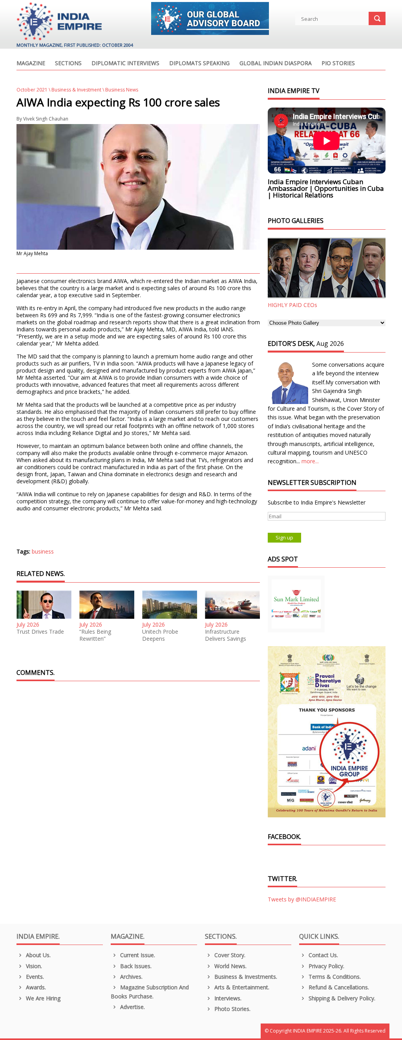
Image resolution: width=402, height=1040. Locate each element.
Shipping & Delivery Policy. (341, 998)
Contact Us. (322, 955)
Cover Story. (229, 955)
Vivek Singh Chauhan (45, 118)
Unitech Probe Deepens (160, 635)
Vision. (33, 966)
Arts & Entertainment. (241, 987)
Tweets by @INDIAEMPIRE (302, 899)
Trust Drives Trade (40, 631)
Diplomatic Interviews (125, 63)
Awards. (35, 987)
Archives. (131, 976)
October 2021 (32, 89)
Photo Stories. (231, 1009)
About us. (37, 955)
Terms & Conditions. (334, 976)
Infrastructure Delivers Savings (225, 635)
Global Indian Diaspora (275, 63)
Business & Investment (76, 89)
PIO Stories (338, 63)
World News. (230, 966)
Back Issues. (135, 966)
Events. (34, 976)
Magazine (30, 63)
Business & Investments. (245, 976)
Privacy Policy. (325, 966)
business (43, 551)
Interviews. (227, 998)
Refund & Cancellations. (338, 987)
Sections (68, 63)
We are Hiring (42, 998)
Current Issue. (137, 955)
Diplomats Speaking (199, 63)
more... (310, 461)
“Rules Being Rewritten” (95, 635)
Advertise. (132, 1007)
